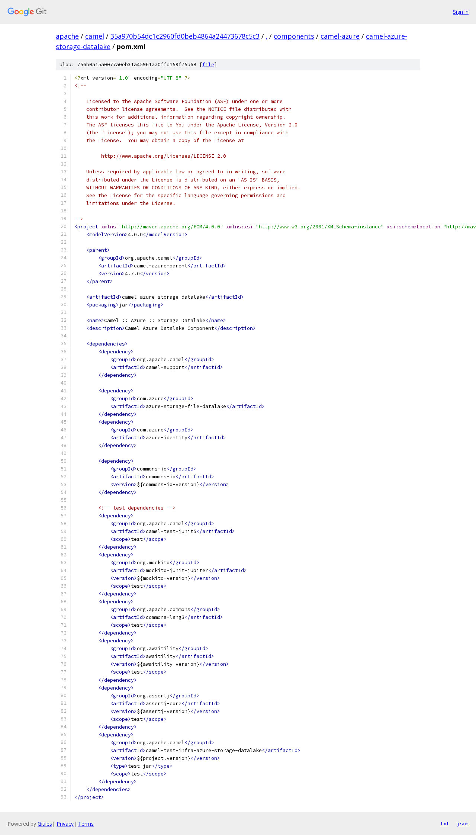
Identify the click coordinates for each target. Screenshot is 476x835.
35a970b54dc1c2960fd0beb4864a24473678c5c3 (185, 36)
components (294, 36)
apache (67, 36)
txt (444, 823)
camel (94, 36)
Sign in (461, 11)
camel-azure (340, 36)
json (463, 823)
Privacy (65, 823)
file (208, 64)
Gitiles (45, 823)
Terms (86, 823)
